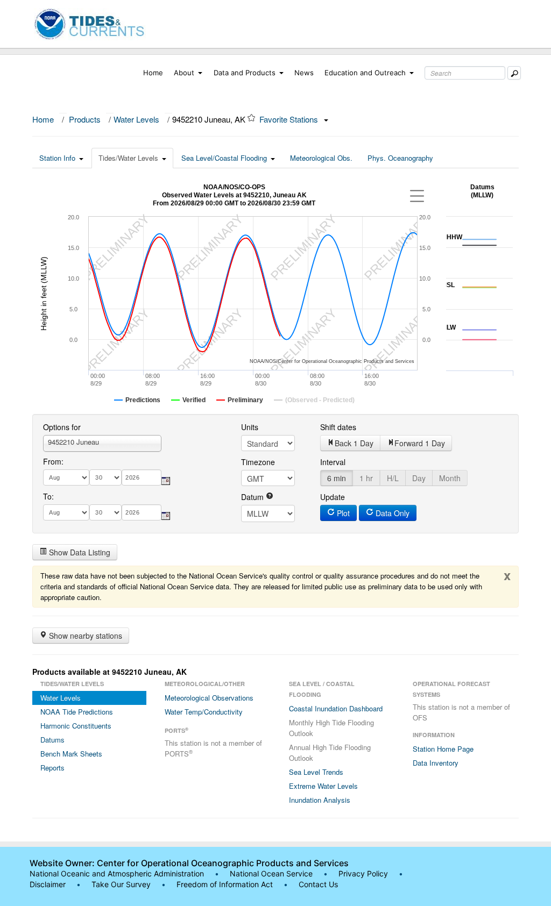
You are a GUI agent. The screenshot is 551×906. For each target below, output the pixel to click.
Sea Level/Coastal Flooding (224, 158)
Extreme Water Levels (323, 786)
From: (53, 461)
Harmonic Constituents (75, 725)
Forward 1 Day (419, 443)
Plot (342, 513)
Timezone (258, 461)
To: (48, 496)
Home (153, 72)
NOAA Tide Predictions (76, 712)
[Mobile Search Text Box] (514, 73)
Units (249, 427)
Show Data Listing (78, 552)
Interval (332, 461)
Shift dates (338, 427)
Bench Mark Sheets (71, 753)
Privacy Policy (363, 873)
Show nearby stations (84, 635)
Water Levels (136, 119)
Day (419, 478)
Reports (52, 767)
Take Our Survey (122, 884)
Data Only (391, 513)
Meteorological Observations (209, 698)
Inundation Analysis (319, 800)
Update (332, 496)
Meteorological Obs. (321, 158)
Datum (253, 496)
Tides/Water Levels (128, 158)
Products (85, 119)
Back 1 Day (354, 443)
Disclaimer (48, 884)
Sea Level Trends (316, 772)
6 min (336, 478)
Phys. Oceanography (400, 158)
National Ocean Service (271, 873)
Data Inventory (435, 763)
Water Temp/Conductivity (204, 712)
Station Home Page (443, 749)
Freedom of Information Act (224, 884)
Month (450, 478)
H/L (393, 478)
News (304, 72)
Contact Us (318, 884)
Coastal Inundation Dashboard (336, 708)
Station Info (57, 158)
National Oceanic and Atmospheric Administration (117, 873)
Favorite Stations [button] (289, 119)
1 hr (366, 478)
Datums (52, 739)
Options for (62, 427)
